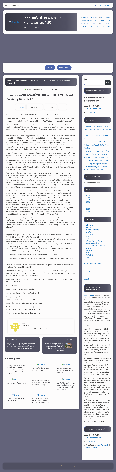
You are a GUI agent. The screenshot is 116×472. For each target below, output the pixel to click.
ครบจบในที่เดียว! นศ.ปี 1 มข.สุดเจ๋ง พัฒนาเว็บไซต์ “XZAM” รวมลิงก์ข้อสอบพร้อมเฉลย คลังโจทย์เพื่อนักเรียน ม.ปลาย (65, 386)
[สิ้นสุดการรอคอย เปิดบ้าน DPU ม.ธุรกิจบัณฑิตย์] (16, 395)
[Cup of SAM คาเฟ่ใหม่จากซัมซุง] (16, 379)
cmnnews (87, 447)
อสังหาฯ (89, 250)
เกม (87, 253)
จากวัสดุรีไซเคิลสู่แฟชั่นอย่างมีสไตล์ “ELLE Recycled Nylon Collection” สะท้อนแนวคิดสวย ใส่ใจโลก (97, 166)
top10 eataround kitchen (93, 264)
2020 (88, 209)
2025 (88, 197)
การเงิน (88, 232)
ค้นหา (86, 79)
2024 (88, 200)
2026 (88, 195)
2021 (88, 207)
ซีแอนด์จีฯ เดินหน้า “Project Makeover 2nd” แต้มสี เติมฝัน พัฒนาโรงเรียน (96, 145)
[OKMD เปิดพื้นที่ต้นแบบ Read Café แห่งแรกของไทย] (41, 364)
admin (22, 108)
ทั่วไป (88, 237)
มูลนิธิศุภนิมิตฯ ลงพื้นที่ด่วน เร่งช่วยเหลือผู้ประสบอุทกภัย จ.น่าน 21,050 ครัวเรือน (97, 129)
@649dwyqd (93, 112)
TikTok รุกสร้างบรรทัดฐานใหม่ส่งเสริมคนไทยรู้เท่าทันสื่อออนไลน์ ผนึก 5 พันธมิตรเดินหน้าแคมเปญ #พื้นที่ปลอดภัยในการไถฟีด (16, 370)
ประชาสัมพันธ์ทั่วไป (92, 243)
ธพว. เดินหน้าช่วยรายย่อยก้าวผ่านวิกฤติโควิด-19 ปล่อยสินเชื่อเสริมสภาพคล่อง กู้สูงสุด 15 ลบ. (40, 383)
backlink (8, 466)
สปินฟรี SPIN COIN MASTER (95, 246)
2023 (88, 202)
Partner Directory (21, 466)
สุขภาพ (88, 248)
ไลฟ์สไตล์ (89, 255)
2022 (88, 204)
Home (9, 81)
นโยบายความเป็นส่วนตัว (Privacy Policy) (64, 466)
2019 (88, 211)
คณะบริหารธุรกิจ (103, 445)
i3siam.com (88, 271)
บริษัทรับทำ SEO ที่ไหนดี (94, 241)
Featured (50, 68)
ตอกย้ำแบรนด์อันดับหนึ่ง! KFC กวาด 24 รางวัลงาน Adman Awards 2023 (64, 370)
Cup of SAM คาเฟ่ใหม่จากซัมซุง (16, 383)
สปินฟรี (86, 279)
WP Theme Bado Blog (105, 466)
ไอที (87, 257)
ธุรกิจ (88, 239)
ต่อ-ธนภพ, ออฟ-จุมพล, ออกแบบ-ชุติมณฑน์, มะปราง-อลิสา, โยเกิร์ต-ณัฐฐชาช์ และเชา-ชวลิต (41, 400)
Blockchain (90, 225)
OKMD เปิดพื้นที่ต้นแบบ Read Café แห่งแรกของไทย (40, 369)
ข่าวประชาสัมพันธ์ (105, 5)
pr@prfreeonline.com (93, 108)
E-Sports (89, 227)
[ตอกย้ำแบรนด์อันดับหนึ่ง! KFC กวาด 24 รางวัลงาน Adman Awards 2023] (66, 364)
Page (13, 466)
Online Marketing (92, 230)
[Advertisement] (58, 48)
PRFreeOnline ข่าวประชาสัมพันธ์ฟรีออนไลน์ (40, 466)
